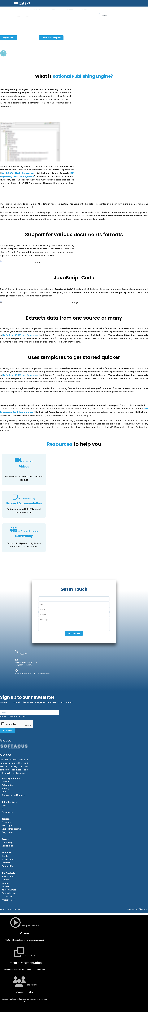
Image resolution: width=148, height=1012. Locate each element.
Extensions (38, 10)
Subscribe (8, 731)
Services (54, 10)
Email (3, 706)
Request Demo (9, 38)
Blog (18, 16)
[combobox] (115, 15)
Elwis (27, 16)
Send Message (74, 633)
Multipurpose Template (51, 38)
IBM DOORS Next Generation (17, 173)
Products (20, 10)
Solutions (69, 10)
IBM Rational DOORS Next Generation (20, 335)
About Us (84, 10)
